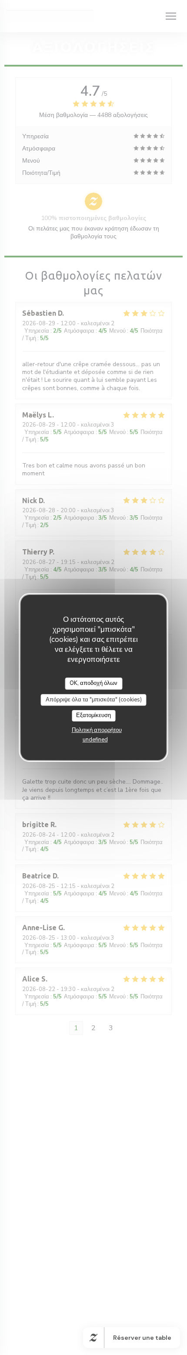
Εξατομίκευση (93, 715)
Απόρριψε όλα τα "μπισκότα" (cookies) (94, 700)
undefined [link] (95, 740)
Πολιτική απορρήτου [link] (97, 730)
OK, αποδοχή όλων (93, 683)
